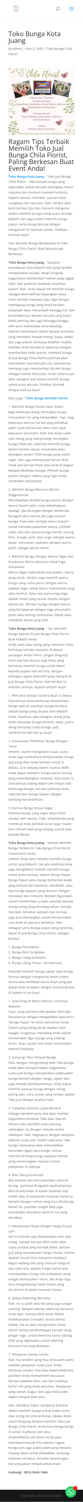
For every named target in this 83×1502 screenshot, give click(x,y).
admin (17, 48)
